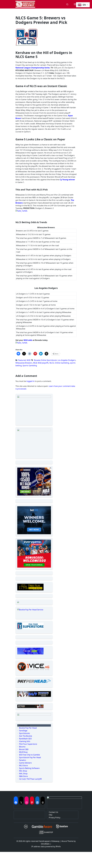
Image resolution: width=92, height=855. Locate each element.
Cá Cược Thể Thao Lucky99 (30, 779)
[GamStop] (46, 833)
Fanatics (22, 760)
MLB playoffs (43, 363)
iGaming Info (24, 741)
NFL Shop (23, 771)
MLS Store (23, 765)
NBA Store (23, 776)
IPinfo (58, 846)
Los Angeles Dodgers (67, 360)
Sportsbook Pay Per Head (30, 757)
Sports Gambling (30, 365)
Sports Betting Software (29, 768)
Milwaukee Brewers (23, 363)
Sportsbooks (24, 733)
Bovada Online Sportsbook (45, 360)
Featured (22, 360)
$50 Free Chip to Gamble (29, 755)
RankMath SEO (25, 738)
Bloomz (22, 746)
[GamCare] (62, 827)
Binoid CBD (23, 749)
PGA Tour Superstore (28, 744)
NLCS (51, 363)
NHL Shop (23, 773)
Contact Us (53, 812)
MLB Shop (23, 752)
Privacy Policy (54, 817)
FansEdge (23, 730)
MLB (28, 360)
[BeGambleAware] (42, 827)
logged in (30, 381)
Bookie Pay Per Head (28, 728)
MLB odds (28, 340)
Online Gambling (62, 363)
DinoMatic (45, 844)
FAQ (50, 815)
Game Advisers (25, 763)
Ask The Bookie (25, 736)
